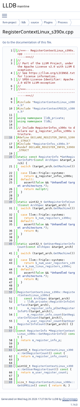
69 (8, 382)
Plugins (48, 22)
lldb (24, 22)
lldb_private (53, 118)
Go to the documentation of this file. (27, 42)
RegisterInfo (48, 156)
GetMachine (62, 166)
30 (8, 201)
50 (8, 292)
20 (8, 156)
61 (8, 349)
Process (63, 22)
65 (8, 366)
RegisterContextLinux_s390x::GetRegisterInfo (46, 332)
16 (8, 137)
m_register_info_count (44, 314)
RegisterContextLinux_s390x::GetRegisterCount (45, 351)
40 (8, 243)
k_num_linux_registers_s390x (48, 266)
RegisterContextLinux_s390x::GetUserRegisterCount (45, 367)
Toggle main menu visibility (5, 15)
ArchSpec (51, 159)
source (35, 22)
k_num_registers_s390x (52, 218)
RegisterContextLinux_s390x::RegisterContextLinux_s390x (46, 294)
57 (8, 330)
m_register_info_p (41, 308)
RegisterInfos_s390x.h (51, 143)
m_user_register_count (44, 321)
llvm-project (9, 22)
